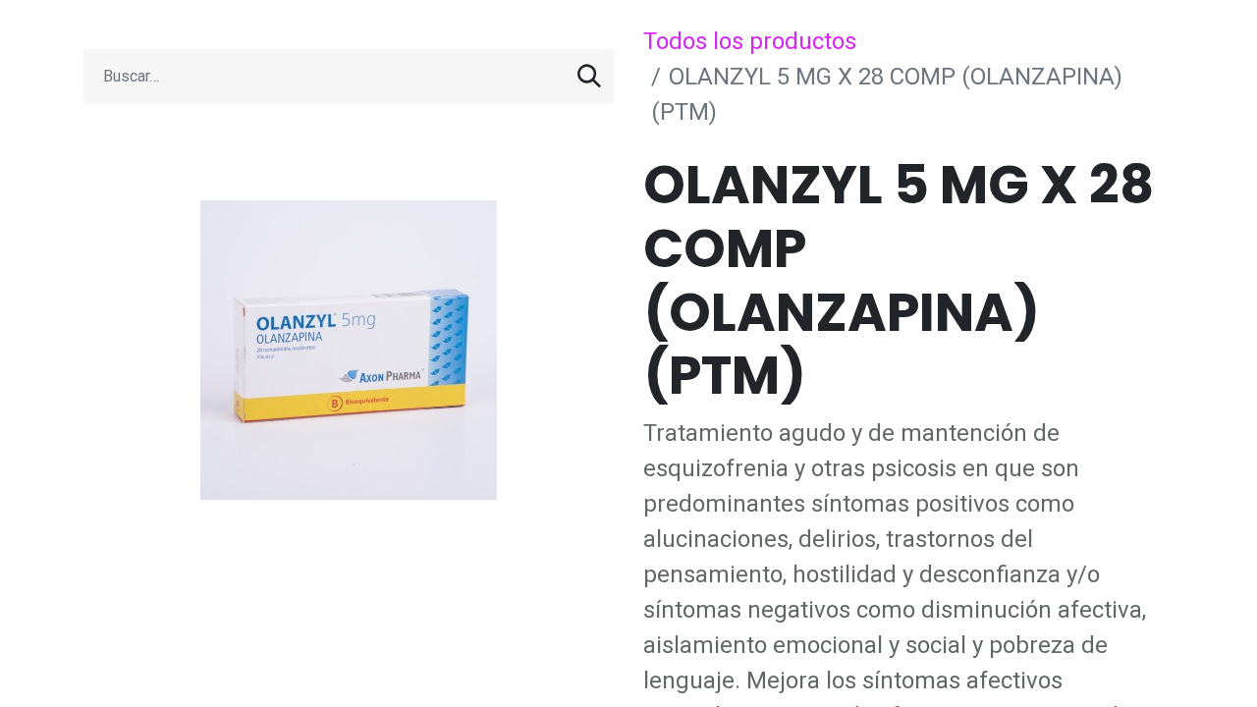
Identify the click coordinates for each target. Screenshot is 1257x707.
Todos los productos (749, 41)
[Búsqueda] (589, 76)
